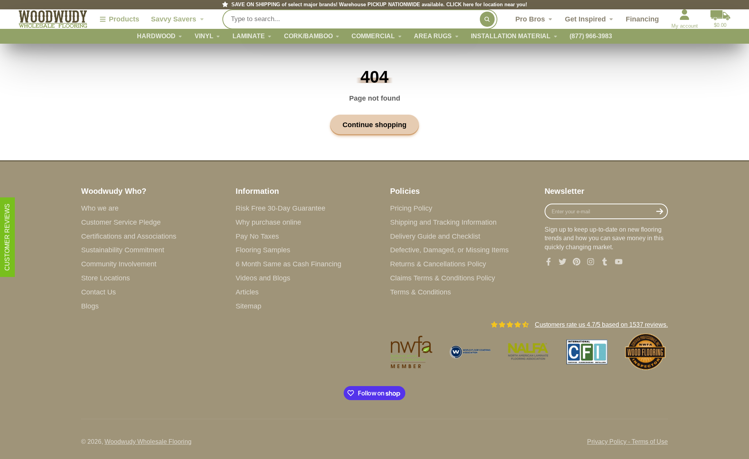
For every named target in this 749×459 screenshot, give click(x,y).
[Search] (487, 19)
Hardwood (156, 36)
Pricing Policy (411, 208)
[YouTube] (619, 262)
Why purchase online (268, 222)
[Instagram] (591, 262)
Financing (642, 19)
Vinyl (204, 36)
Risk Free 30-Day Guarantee (280, 208)
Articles (247, 292)
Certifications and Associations (128, 236)
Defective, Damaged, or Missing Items (449, 250)
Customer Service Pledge (121, 222)
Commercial (373, 36)
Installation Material (510, 36)
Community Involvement (118, 264)
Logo (53, 19)
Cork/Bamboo (308, 36)
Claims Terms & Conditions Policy (442, 278)
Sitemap (248, 306)
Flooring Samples (263, 250)
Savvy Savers (173, 19)
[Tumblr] (605, 262)
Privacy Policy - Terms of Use (627, 441)
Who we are (100, 208)
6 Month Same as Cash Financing (288, 264)
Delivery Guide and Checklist (435, 236)
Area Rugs (433, 36)
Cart (720, 19)
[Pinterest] (576, 262)
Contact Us (98, 292)
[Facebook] (548, 262)
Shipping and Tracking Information (443, 222)
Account (684, 19)
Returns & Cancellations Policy (438, 264)
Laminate (249, 36)
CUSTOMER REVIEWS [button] (7, 237)
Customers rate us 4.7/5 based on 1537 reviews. (601, 324)
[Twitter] (562, 262)
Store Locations (105, 278)
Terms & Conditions (420, 292)
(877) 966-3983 (591, 36)
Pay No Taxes (257, 236)
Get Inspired (585, 19)
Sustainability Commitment (122, 250)
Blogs (90, 306)
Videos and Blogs (263, 278)
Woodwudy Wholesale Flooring (148, 441)
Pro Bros (530, 19)
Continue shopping (374, 125)
